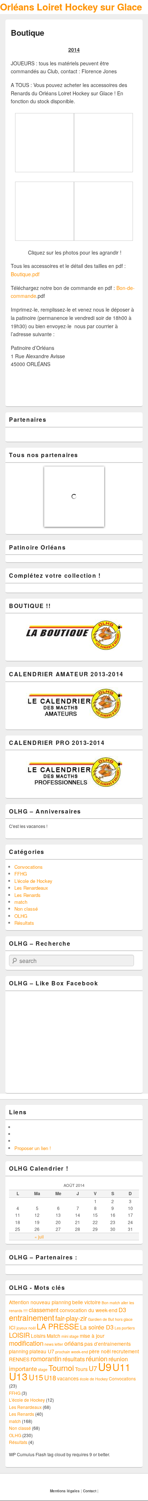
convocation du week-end (88, 1310)
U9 (104, 1366)
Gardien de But (101, 1319)
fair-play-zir (71, 1318)
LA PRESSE (58, 1326)
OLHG (20, 915)
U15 (36, 1377)
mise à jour (92, 1335)
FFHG (20, 873)
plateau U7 (41, 1351)
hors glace (124, 1319)
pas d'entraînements (107, 1343)
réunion (96, 1358)
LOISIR (19, 1335)
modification (26, 1343)
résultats (74, 1358)
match (20, 901)
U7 (93, 1368)
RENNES (19, 1359)
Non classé (26, 908)
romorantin (46, 1358)
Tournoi (61, 1367)
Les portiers (125, 1328)
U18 (50, 1377)
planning (18, 1351)
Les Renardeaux (31, 887)
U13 (18, 1376)
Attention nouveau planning (40, 1302)
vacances (68, 1378)
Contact (89, 1490)
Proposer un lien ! (32, 1148)
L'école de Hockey (33, 880)
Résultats (24, 922)
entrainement (31, 1317)
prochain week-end (71, 1351)
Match (53, 1335)
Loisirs (38, 1335)
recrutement (125, 1351)
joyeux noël (26, 1328)
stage (42, 1369)
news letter (54, 1344)
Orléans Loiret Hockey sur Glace (71, 6)
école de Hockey (94, 1378)
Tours (81, 1368)
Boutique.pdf (25, 274)
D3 (122, 1309)
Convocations (28, 866)
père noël (100, 1351)
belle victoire (86, 1302)
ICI (12, 1327)
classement (44, 1309)
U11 (121, 1367)
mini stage (70, 1336)
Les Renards (27, 895)
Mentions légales (65, 1490)
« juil (39, 1236)
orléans (73, 1343)
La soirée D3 (97, 1327)
